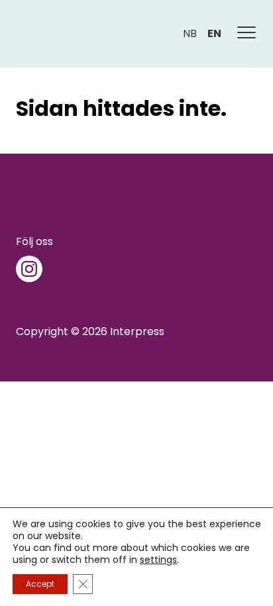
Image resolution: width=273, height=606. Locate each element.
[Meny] (247, 34)
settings (158, 560)
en (214, 33)
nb (190, 33)
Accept (40, 583)
